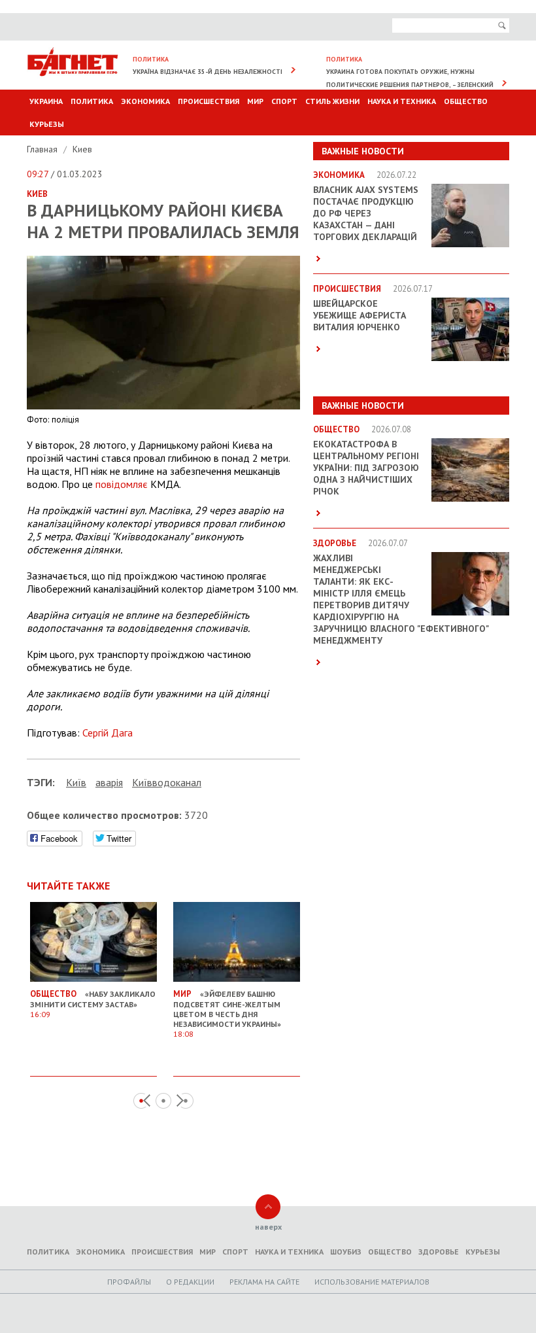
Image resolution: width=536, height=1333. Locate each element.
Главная (43, 149)
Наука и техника (401, 101)
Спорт (284, 101)
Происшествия (208, 101)
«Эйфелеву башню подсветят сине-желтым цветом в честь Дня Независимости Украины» (227, 1013)
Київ (76, 782)
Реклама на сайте (264, 1282)
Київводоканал (166, 782)
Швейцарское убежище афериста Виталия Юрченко (359, 315)
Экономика (145, 101)
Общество (466, 101)
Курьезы (46, 124)
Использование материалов (371, 1282)
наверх (268, 1227)
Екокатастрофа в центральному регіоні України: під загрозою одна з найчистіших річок (366, 467)
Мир (255, 101)
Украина (46, 101)
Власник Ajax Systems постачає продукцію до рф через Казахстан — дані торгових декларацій (365, 213)
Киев (82, 149)
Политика (92, 101)
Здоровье (438, 1251)
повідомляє (121, 484)
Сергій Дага (107, 732)
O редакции (190, 1282)
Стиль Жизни (332, 101)
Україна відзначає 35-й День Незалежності (207, 71)
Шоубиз (345, 1251)
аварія (109, 782)
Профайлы (129, 1282)
